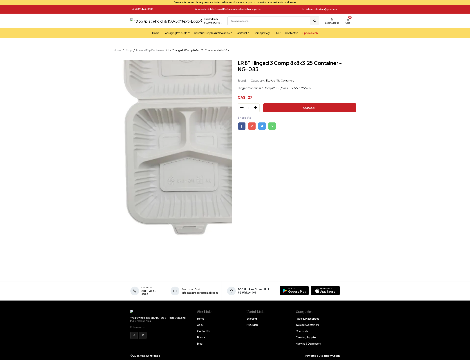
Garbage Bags (262, 33)
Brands (201, 337)
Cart (347, 22)
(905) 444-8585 (144, 9)
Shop (129, 50)
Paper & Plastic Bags (307, 318)
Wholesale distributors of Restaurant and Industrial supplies (228, 9)
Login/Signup (332, 22)
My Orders (252, 324)
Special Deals (310, 33)
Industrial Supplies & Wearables (212, 33)
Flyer (278, 33)
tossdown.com (330, 355)
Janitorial (241, 33)
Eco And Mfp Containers (150, 50)
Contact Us (291, 33)
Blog (200, 343)
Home (155, 33)
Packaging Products (175, 33)
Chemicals (302, 331)
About (201, 324)
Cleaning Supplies (306, 337)
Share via (244, 118)
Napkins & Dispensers (308, 343)
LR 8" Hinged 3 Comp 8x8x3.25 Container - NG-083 (199, 50)
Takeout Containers (307, 324)
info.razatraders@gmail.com (322, 9)
